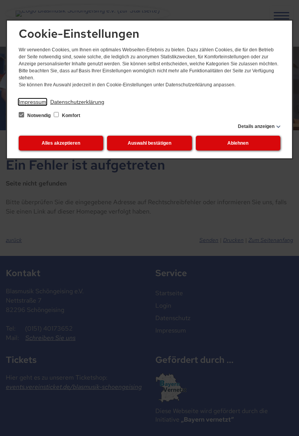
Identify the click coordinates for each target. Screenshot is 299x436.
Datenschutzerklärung (77, 102)
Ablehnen (237, 143)
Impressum (32, 102)
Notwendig (39, 115)
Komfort (70, 115)
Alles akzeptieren (61, 143)
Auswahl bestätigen (149, 143)
